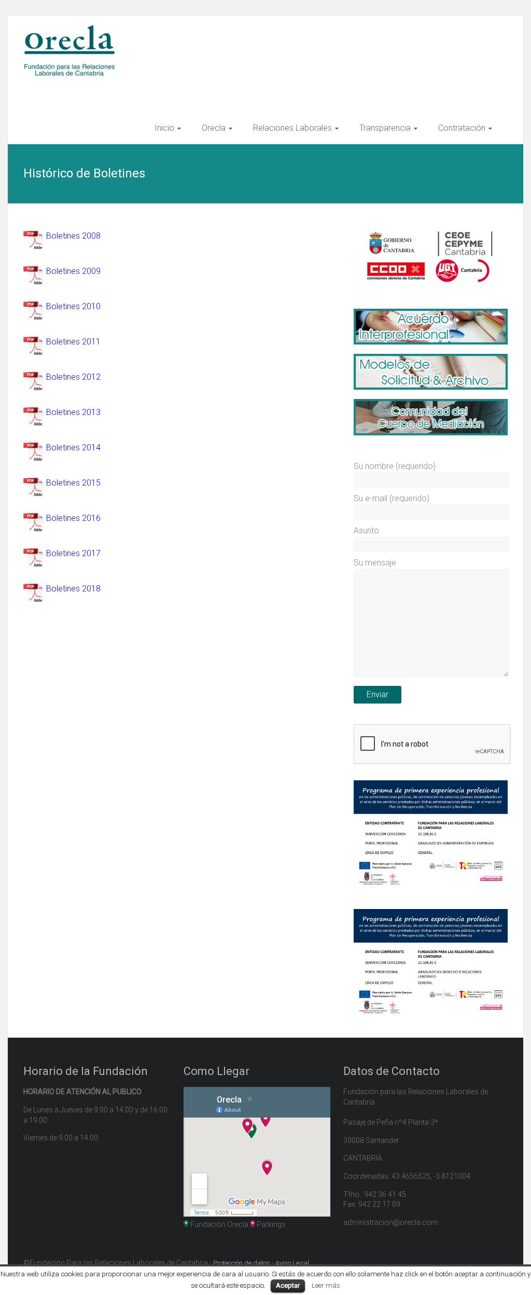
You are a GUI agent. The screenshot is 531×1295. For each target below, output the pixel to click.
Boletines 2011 (73, 342)
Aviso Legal (292, 1263)
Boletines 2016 (73, 518)
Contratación (461, 128)
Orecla (214, 128)
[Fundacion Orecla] (72, 29)
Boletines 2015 (73, 483)
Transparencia (385, 128)
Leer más (326, 1285)
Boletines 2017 (73, 553)
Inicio (164, 128)
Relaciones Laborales (292, 128)
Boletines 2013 (73, 412)
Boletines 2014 (73, 447)
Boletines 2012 (73, 377)
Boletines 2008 (73, 236)
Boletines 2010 (73, 306)
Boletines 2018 (73, 589)
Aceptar (288, 1285)
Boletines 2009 (73, 271)
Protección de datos (241, 1263)
